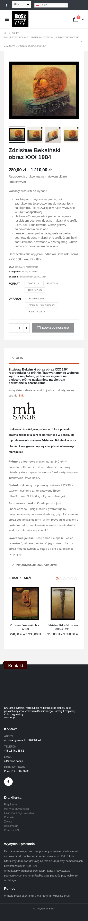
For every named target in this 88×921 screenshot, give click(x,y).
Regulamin (10, 804)
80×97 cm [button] (52, 283)
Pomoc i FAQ (12, 830)
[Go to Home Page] (5, 33)
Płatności (9, 817)
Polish (43, 5)
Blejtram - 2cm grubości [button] (41, 305)
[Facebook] (6, 5)
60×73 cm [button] (33, 283)
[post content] (25, 603)
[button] (14, 90)
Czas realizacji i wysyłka (19, 813)
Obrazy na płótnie (29, 271)
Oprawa (14, 298)
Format (14, 283)
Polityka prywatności (16, 808)
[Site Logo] (20, 19)
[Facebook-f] (8, 781)
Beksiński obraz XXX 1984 (33, 276)
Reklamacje (11, 825)
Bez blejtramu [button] (36, 298)
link (21, 395)
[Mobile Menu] (6, 19)
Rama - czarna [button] (36, 311)
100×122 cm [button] (35, 290)
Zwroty (8, 821)
